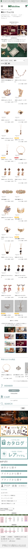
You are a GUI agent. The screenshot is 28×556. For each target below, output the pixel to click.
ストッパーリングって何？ (7, 498)
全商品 (2, 9)
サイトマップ (4, 541)
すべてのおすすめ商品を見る (21, 381)
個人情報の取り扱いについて (7, 539)
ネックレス (14, 15)
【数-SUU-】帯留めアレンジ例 (8, 503)
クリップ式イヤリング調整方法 (8, 495)
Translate (10, 510)
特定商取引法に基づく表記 (20, 536)
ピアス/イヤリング (5, 15)
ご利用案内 (9, 536)
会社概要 (3, 536)
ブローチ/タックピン (5, 16)
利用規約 (18, 539)
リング (20, 15)
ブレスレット (4, 18)
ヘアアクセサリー (17, 16)
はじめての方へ (4, 492)
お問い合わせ (12, 541)
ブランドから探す (8, 9)
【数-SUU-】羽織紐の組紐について (9, 500)
